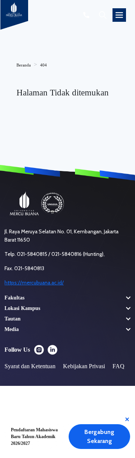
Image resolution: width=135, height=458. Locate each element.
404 (43, 65)
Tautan (12, 319)
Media (11, 329)
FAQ (118, 366)
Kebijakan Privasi (84, 366)
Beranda (23, 65)
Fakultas (14, 298)
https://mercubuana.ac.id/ (34, 282)
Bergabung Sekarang (99, 436)
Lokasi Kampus (22, 308)
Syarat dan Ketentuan (30, 366)
